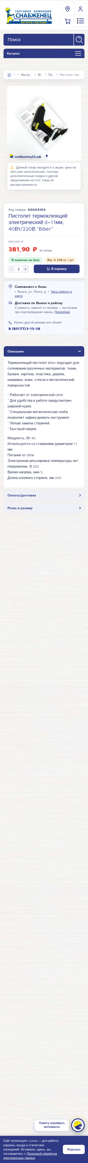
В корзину (59, 269)
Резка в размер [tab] (20, 508)
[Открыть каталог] (78, 53)
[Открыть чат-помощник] (78, 1125)
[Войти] (81, 9)
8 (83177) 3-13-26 (24, 328)
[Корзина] (67, 21)
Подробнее (62, 312)
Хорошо (73, 1149)
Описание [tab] (16, 351)
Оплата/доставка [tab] (22, 495)
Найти (79, 40)
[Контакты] (67, 9)
